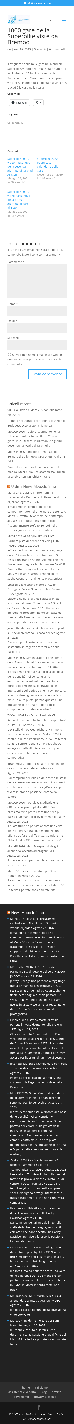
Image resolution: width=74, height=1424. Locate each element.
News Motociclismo (27, 912)
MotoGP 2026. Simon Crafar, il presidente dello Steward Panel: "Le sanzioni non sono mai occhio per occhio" (35, 662)
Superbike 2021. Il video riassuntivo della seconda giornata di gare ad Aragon (20, 166)
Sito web (13, 338)
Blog (44, 1392)
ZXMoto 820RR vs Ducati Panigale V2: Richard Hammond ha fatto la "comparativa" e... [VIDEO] (36, 720)
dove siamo (21, 1397)
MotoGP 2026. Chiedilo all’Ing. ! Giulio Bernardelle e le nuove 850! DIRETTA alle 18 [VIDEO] (36, 456)
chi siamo (41, 1387)
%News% (40, 49)
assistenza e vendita (22, 1392)
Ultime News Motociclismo (33, 486)
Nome (12, 304)
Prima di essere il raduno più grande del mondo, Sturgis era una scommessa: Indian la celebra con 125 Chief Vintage (36, 471)
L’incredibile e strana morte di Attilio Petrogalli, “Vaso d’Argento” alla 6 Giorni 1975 (33, 589)
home (26, 1387)
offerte (56, 1392)
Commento (15, 262)
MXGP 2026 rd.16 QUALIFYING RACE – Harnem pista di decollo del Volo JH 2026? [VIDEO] (34, 541)
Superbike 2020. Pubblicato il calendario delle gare (47, 164)
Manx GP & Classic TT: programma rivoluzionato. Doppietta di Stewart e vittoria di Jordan (36, 497)
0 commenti (57, 49)
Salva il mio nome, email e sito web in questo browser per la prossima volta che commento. (34, 359)
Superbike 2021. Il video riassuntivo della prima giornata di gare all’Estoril (19, 199)
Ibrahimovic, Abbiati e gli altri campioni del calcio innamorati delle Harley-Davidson (36, 1213)
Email (12, 321)
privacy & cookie (45, 1397)
